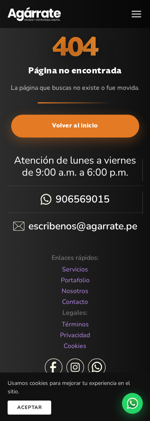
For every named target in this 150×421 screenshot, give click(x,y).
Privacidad (75, 335)
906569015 (83, 199)
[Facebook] (53, 367)
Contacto (75, 302)
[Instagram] (75, 367)
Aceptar (29, 407)
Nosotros (75, 291)
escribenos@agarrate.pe (82, 226)
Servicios (75, 269)
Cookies (75, 346)
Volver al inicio (75, 126)
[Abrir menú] (136, 14)
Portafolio (75, 280)
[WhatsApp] (97, 367)
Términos (75, 324)
